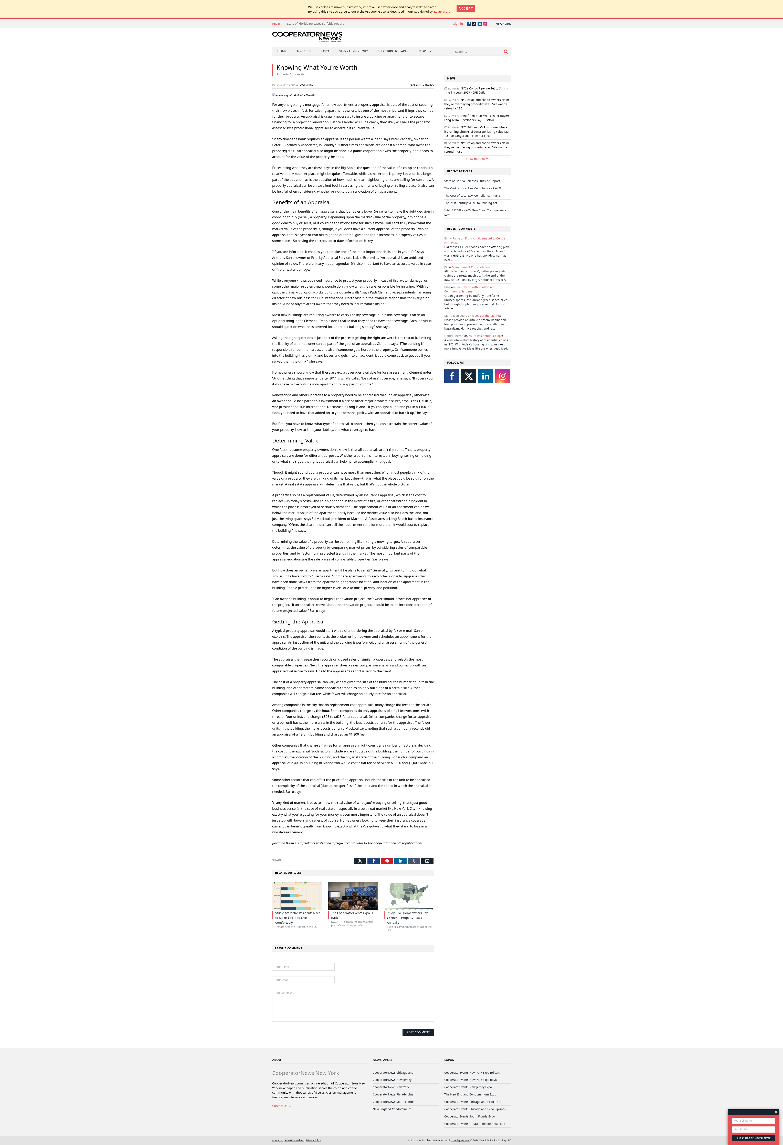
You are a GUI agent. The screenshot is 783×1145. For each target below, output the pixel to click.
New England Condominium (392, 1109)
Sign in (458, 23)
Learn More (442, 11)
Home (281, 51)
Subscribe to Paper (393, 51)
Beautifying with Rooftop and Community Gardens (469, 289)
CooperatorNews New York (391, 1087)
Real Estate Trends (422, 84)
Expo (325, 51)
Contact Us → (281, 1106)
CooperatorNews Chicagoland (393, 1072)
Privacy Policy (313, 1140)
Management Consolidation (471, 267)
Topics (302, 51)
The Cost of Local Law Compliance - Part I (472, 195)
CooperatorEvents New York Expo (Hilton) (472, 1072)
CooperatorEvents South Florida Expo (469, 1116)
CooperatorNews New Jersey (392, 1080)
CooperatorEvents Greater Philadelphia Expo (474, 1124)
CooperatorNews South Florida (394, 1102)
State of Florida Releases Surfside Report (472, 181)
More (423, 51)
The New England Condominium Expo (470, 1094)
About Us (277, 1140)
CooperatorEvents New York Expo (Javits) (471, 1080)
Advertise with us (294, 1140)
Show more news (477, 159)
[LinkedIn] (485, 376)
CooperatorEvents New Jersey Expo (468, 1087)
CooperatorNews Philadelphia (393, 1094)
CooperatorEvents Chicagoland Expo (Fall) (472, 1102)
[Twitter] (468, 376)
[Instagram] (502, 376)
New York (503, 23)
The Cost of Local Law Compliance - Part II (316, 23)
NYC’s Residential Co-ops (485, 336)
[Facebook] (451, 376)
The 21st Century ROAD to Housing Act (470, 203)
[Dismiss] (776, 1112)
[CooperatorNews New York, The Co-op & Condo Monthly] (307, 38)
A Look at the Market (486, 316)
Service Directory (353, 51)
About (277, 1060)
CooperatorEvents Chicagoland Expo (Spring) (474, 1109)
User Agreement (460, 1140)
